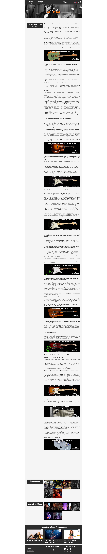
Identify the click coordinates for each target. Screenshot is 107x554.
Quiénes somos (29, 548)
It (78, 2)
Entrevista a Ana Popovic (35, 540)
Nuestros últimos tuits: (54, 546)
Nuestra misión (29, 549)
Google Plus (67, 551)
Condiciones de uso (30, 550)
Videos (52, 2)
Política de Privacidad (30, 551)
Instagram (67, 549)
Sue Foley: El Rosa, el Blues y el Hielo (70, 541)
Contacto (28, 551)
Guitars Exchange (30, 2)
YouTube (70, 551)
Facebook (65, 549)
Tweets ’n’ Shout (65, 2)
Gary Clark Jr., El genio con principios (52, 541)
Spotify (70, 549)
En (75, 2)
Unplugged (46, 2)
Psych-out (58, 2)
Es (77, 2)
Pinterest (65, 551)
